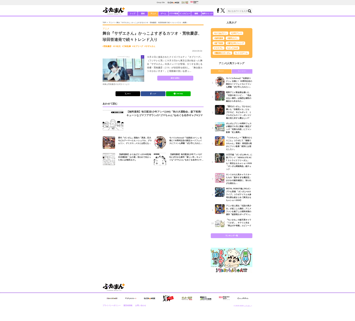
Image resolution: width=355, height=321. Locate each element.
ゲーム (163, 13)
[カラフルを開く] (243, 298)
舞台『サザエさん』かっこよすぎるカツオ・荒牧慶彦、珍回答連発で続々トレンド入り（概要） (152, 23)
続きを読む (175, 78)
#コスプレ (218, 48)
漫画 (143, 13)
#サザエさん (149, 46)
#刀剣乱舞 (126, 46)
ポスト (129, 93)
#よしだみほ (232, 48)
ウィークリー (242, 71)
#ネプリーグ (137, 46)
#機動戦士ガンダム (222, 53)
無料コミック (207, 13)
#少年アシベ (236, 33)
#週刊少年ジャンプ (235, 43)
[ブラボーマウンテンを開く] (205, 298)
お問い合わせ (140, 305)
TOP (104, 23)
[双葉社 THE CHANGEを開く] (173, 2)
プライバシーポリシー (112, 305)
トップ (132, 13)
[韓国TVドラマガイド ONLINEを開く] (194, 2)
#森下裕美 (218, 43)
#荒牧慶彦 (107, 46)
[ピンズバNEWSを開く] (168, 298)
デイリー (221, 71)
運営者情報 (127, 305)
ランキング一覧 (231, 236)
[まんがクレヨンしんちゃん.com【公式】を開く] (112, 298)
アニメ (153, 13)
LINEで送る (179, 93)
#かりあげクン (220, 33)
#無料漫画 (218, 38)
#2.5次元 (117, 46)
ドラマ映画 (173, 13)
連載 (196, 13)
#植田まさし (232, 38)
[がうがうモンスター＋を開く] (130, 298)
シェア (154, 93)
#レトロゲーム (241, 53)
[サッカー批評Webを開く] (184, 2)
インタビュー (185, 13)
